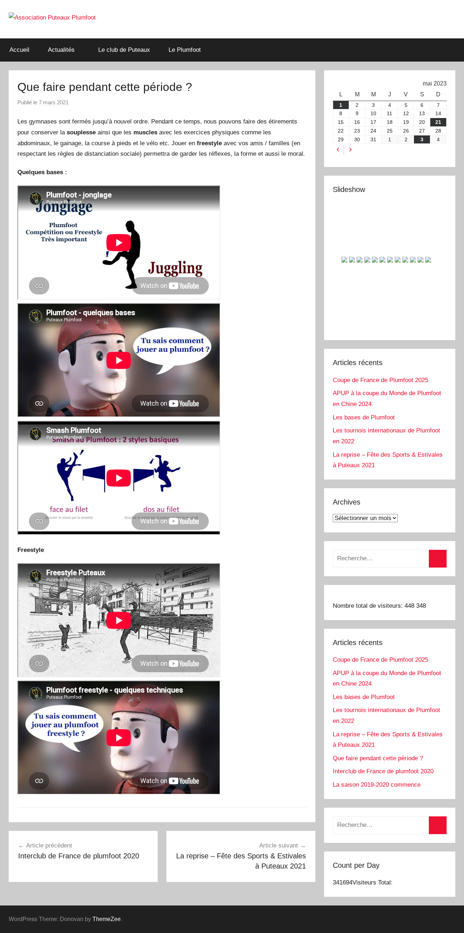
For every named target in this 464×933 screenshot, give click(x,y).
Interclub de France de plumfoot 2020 (383, 771)
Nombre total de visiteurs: (369, 605)
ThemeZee (106, 919)
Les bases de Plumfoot (364, 417)
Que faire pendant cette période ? (378, 758)
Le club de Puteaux (124, 49)
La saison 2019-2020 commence (376, 784)
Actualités (61, 49)
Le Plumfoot (185, 49)
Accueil (19, 49)
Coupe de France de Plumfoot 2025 (380, 380)
